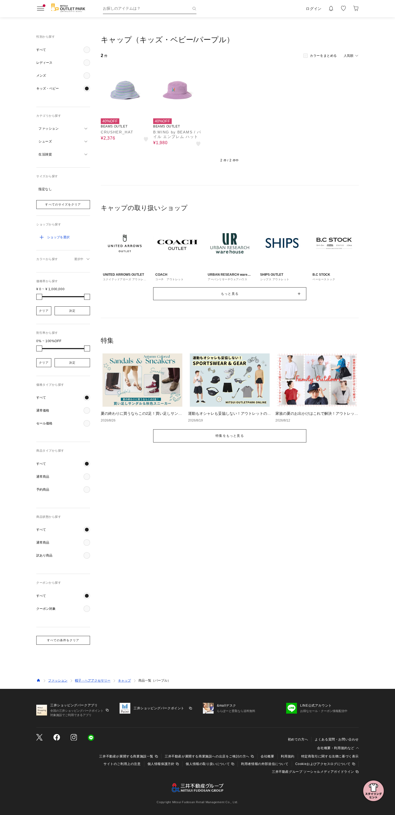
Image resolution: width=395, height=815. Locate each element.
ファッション (57, 680)
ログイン (314, 8)
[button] (63, 49)
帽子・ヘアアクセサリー (92, 680)
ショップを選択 (58, 237)
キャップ (124, 680)
